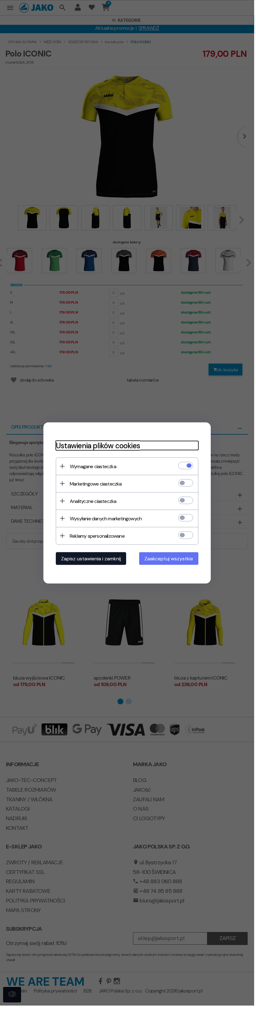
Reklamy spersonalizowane (97, 535)
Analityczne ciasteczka (93, 501)
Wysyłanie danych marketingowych (106, 518)
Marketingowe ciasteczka (96, 483)
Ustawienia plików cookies (98, 445)
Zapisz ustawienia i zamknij (91, 558)
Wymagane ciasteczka (93, 466)
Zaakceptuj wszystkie (168, 558)
